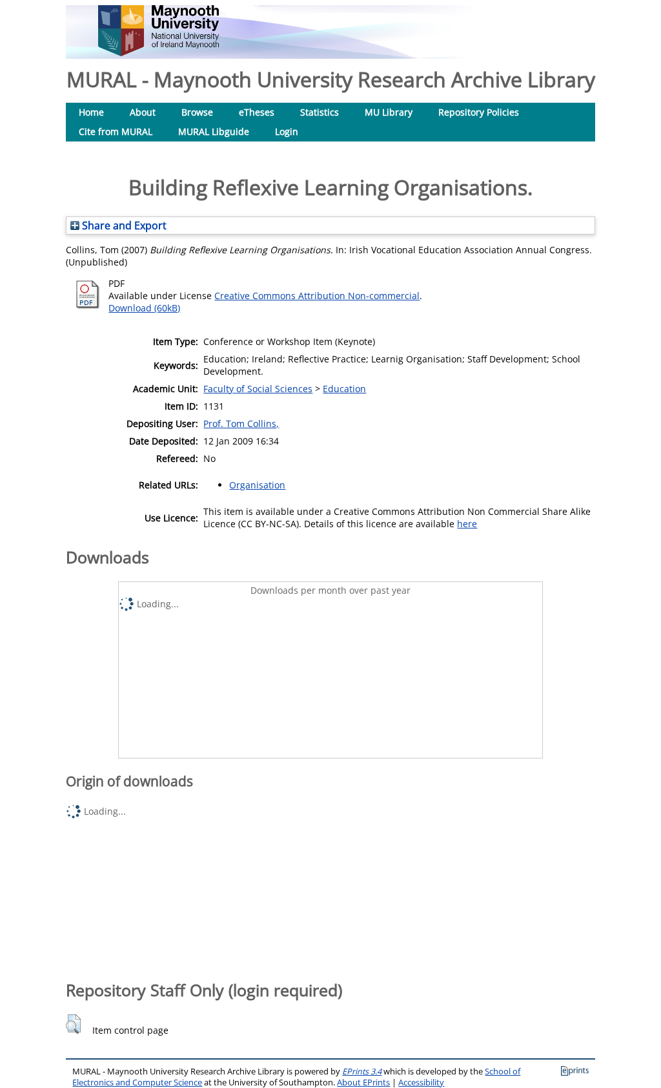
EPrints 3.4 (361, 1071)
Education (344, 388)
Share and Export (123, 225)
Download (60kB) (144, 308)
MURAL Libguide (213, 131)
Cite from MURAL (115, 131)
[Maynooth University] (158, 53)
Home (91, 112)
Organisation (257, 485)
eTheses (256, 112)
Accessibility (421, 1082)
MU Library (388, 112)
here (467, 524)
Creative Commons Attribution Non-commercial (317, 295)
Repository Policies (478, 112)
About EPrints (363, 1082)
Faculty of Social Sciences (257, 388)
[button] (73, 1024)
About (143, 112)
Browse (197, 112)
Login (286, 131)
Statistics (319, 112)
